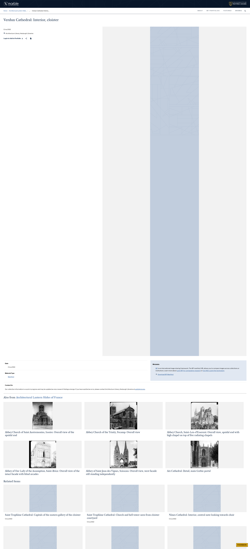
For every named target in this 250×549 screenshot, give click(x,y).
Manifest (11, 377)
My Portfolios (213, 11)
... (29, 11)
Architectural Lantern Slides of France (39, 397)
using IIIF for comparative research (189, 371)
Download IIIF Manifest (166, 374)
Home (5, 11)
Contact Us (9, 385)
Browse (238, 11)
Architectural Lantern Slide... (18, 11)
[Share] (26, 38)
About (200, 11)
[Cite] (30, 38)
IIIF (157, 368)
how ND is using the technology (213, 371)
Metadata (156, 364)
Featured (227, 11)
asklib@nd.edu (140, 389)
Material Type (9, 373)
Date (6, 363)
